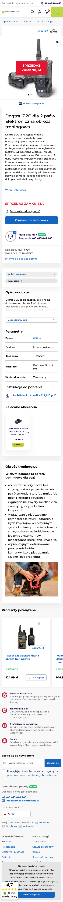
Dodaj (19, 444)
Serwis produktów (43, 846)
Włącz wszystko (31, 894)
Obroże (27, 21)
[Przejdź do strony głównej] (10, 12)
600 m (37, 338)
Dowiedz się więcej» (42, 889)
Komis (36, 851)
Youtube (44, 822)
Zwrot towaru (40, 841)
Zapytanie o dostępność (25, 211)
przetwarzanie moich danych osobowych (33, 775)
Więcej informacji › (16, 189)
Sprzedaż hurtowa (43, 857)
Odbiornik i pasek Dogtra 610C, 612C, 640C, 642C (18, 431)
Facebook (11, 826)
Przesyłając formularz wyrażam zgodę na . (33, 773)
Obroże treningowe (46, 21)
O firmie (6, 857)
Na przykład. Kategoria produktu (28, 35)
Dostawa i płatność (13, 851)
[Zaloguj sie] (39, 12)
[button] (32, 12)
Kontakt (6, 841)
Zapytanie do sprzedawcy (31, 220)
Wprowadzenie (10, 21)
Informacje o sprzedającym (21, 258)
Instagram (28, 826)
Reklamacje (8, 846)
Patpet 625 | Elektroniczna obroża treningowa (22, 657)
